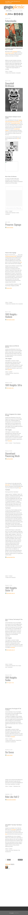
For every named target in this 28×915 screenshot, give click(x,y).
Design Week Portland (9, 53)
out (21, 262)
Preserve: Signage (13, 224)
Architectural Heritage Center (10, 256)
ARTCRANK (13, 829)
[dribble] (20, 14)
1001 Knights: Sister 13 (11, 589)
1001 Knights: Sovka (11, 679)
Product (17, 212)
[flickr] (15, 14)
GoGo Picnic (10, 850)
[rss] (22, 14)
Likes (6, 71)
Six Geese (9, 752)
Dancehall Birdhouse (9, 84)
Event (10, 72)
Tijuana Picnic (16, 373)
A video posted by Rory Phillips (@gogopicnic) (16, 208)
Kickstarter (10, 369)
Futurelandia (10, 21)
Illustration (13, 72)
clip (18, 138)
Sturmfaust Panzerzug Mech (12, 455)
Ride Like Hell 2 (12, 796)
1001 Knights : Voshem (11, 315)
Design (7, 72)
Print (17, 303)
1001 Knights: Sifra (13, 385)
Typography (18, 72)
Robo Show (7, 484)
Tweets (10, 71)
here (20, 487)
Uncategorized (13, 741)
